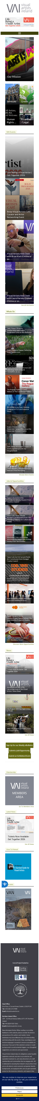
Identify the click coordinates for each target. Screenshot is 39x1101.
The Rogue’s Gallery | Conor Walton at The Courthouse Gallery (19, 390)
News (8, 650)
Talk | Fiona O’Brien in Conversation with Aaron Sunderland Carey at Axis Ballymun (19, 330)
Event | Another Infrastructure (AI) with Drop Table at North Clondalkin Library (19, 370)
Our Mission (11, 76)
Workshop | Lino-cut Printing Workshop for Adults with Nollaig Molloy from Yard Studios (19, 539)
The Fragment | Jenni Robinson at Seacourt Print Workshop (19, 469)
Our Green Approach (26, 100)
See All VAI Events (27, 305)
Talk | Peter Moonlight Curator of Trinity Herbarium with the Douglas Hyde (19, 449)
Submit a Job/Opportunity (19, 750)
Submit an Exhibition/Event (19, 756)
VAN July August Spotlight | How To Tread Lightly (19, 729)
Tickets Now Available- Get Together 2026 (17, 670)
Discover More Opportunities (23, 644)
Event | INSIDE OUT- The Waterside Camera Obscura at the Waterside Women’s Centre (19, 429)
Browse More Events (26, 475)
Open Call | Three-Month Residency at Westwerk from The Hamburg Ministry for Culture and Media (19, 519)
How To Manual (12, 849)
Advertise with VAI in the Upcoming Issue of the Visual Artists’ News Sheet (17, 689)
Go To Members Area (26, 807)
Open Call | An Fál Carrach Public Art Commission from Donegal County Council (19, 559)
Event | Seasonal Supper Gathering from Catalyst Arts (19, 351)
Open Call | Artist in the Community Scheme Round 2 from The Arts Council (19, 500)
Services (11, 101)
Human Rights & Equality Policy (11, 121)
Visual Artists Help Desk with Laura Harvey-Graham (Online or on (19, 298)
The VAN (9, 884)
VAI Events (10, 132)
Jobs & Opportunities (15, 481)
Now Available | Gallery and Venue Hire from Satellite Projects (19, 599)
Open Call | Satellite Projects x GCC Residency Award (17, 639)
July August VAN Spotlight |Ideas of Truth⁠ (19, 710)
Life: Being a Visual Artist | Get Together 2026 (19, 173)
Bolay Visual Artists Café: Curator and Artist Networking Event (19, 214)
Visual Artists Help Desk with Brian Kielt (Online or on (19, 256)
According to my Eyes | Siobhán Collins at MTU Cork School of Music (18, 409)
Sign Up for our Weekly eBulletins (19, 745)
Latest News (10, 812)
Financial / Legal (26, 121)
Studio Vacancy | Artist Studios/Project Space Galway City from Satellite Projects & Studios (19, 618)
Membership (11, 772)
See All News (29, 735)
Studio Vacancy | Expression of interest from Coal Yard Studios (18, 580)
